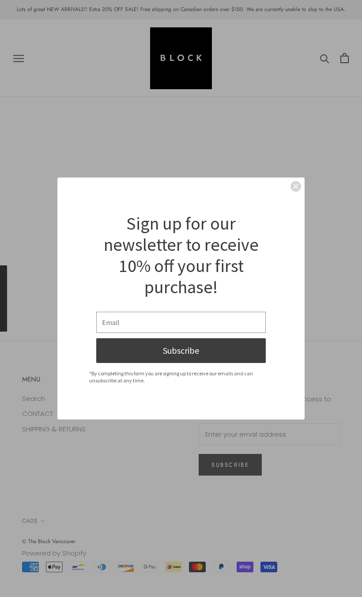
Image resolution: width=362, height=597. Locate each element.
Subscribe (181, 350)
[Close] (295, 186)
